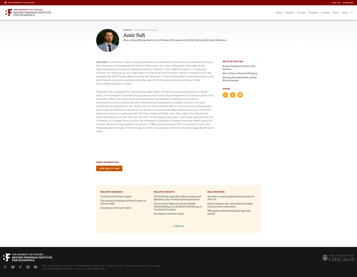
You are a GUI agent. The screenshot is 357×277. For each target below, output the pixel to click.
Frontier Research (56, 266)
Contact (110, 266)
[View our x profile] (5, 267)
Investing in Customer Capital (115, 208)
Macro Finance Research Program (240, 73)
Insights (325, 12)
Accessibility (156, 266)
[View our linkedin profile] (27, 267)
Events (335, 12)
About (279, 12)
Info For (336, 3)
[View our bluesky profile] (13, 267)
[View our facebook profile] (20, 267)
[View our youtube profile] (35, 267)
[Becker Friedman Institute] (138, 12)
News (345, 12)
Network (289, 12)
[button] (352, 12)
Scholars (301, 12)
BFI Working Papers (82, 266)
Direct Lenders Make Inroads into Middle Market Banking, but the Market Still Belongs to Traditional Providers (178, 207)
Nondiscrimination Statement (137, 266)
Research (313, 12)
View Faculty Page (109, 168)
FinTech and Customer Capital (115, 197)
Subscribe (348, 3)
